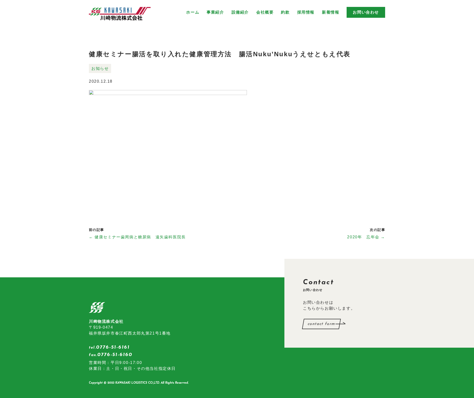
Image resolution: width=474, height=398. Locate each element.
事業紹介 (215, 12)
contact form (321, 324)
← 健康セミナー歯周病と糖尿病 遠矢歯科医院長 (137, 237)
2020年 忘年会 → (366, 237)
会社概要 (265, 12)
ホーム (192, 12)
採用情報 (306, 12)
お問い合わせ (366, 12)
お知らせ (100, 68)
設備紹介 (240, 12)
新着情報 (330, 12)
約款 (285, 12)
